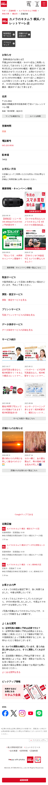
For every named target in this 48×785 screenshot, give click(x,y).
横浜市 (15, 14)
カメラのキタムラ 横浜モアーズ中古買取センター (26, 546)
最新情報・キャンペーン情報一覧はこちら (24, 268)
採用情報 (24, 751)
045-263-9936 (8, 145)
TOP (4, 11)
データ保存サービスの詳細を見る (17, 330)
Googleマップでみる (24, 514)
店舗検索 (28, 2)
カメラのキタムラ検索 (28, 11)
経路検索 (24, 780)
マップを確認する (13, 116)
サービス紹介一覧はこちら (24, 418)
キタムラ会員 (37, 2)
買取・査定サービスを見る (14, 300)
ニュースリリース (32, 747)
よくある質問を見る (11, 672)
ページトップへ (39, 740)
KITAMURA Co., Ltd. (19, 768)
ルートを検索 (35, 116)
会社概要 (14, 751)
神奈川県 (5, 14)
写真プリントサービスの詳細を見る (18, 315)
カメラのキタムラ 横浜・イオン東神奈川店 (24, 565)
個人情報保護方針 (15, 747)
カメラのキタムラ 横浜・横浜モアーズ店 (23, 529)
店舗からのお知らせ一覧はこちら (24, 470)
